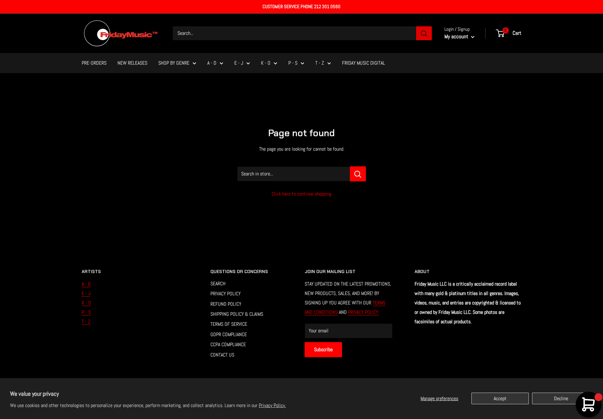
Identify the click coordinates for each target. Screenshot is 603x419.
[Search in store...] (358, 173)
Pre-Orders (94, 63)
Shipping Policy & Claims (236, 314)
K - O (265, 63)
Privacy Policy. (272, 405)
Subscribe (323, 349)
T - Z (319, 63)
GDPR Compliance (228, 334)
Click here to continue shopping (301, 194)
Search (217, 283)
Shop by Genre (173, 63)
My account (457, 36)
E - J (238, 63)
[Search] (424, 33)
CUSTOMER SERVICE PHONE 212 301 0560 (301, 6)
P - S (292, 63)
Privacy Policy (225, 293)
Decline (561, 398)
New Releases (132, 63)
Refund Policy (225, 304)
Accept (500, 398)
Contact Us (222, 355)
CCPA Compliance (228, 344)
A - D (211, 63)
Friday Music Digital (363, 63)
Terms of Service (228, 324)
